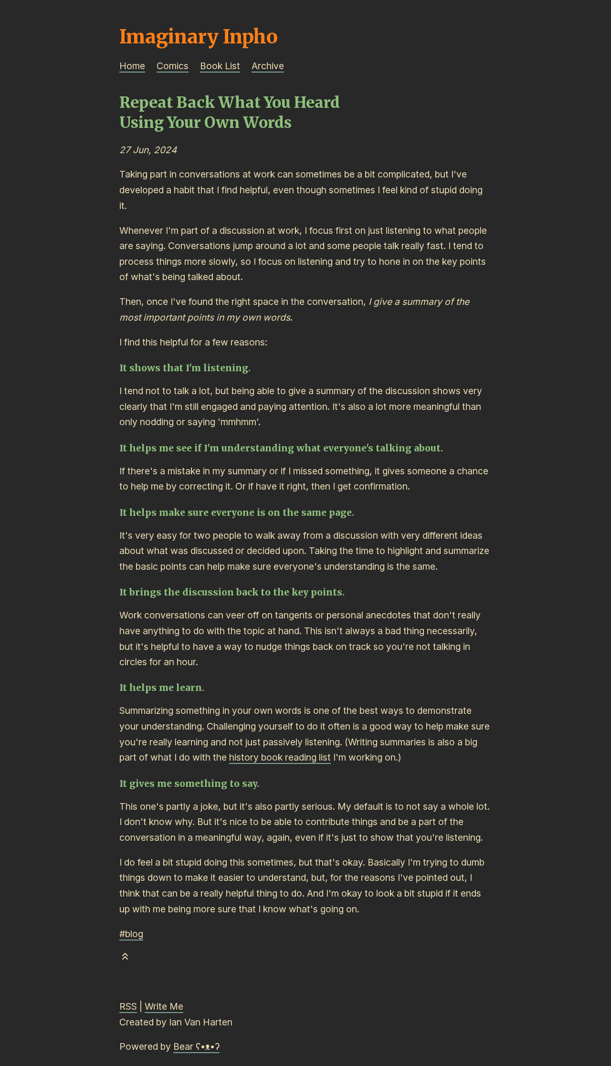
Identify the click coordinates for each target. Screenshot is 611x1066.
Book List (220, 66)
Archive (268, 66)
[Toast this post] (125, 958)
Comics (173, 66)
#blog (131, 934)
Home (132, 66)
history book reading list (280, 757)
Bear (196, 1046)
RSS (128, 1006)
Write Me (164, 1006)
